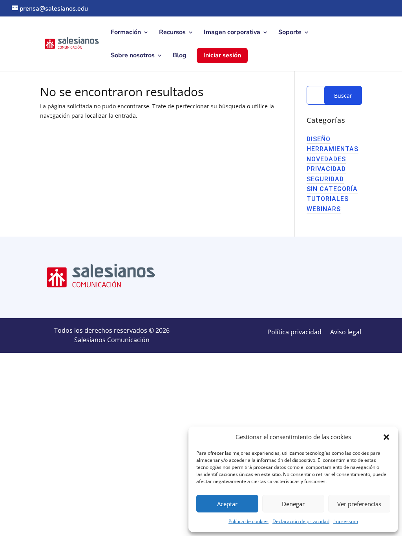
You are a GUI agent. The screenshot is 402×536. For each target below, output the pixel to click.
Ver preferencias (359, 504)
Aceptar (227, 504)
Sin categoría (332, 189)
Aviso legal (345, 332)
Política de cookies (248, 521)
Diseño (319, 139)
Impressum (345, 521)
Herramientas (332, 149)
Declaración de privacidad (300, 521)
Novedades (326, 159)
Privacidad (326, 169)
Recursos (172, 32)
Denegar (293, 504)
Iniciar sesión (222, 55)
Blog (179, 56)
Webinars (324, 209)
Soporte (290, 32)
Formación (126, 32)
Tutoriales (328, 198)
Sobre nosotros (133, 56)
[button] (386, 437)
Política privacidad (294, 332)
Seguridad (325, 179)
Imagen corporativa (232, 32)
